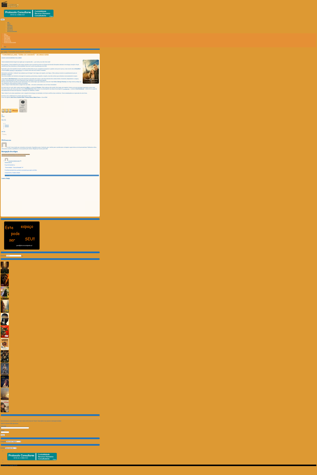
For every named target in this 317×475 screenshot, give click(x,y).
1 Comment (19, 57)
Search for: (3, 255)
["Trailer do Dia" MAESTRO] (5, 387)
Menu (2, 19)
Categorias (3, 441)
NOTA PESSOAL (10, 28)
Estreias (5, 51)
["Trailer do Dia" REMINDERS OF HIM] (5, 312)
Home (2, 51)
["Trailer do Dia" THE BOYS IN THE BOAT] (5, 399)
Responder (7, 175)
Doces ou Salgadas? (5, 465)
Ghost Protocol (18, 70)
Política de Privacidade (12, 31)
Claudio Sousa (9, 57)
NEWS (8, 22)
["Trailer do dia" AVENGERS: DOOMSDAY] (5, 273)
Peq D (16, 57)
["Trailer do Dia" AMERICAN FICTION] (5, 374)
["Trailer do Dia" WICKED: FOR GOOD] (5, 299)
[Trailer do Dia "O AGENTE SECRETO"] (5, 349)
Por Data (3, 448)
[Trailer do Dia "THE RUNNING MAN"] (5, 337)
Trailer (2, 116)
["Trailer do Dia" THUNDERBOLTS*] (5, 362)
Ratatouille (12, 70)
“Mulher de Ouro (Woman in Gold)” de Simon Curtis (13, 155)
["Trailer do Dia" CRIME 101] (5, 324)
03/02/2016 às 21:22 (8, 162)
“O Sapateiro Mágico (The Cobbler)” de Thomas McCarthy (15, 154)
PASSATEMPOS (9, 25)
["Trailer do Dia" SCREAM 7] (5, 285)
